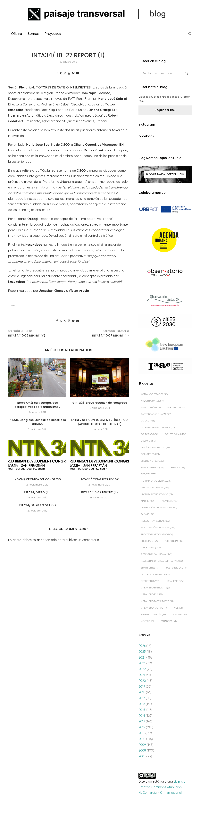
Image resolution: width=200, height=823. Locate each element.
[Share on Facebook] (57, 73)
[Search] (190, 33)
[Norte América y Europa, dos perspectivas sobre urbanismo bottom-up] (37, 377)
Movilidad (170, 501)
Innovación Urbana (155, 487)
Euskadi (178, 467)
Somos (33, 33)
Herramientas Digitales (156, 480)
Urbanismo (175, 581)
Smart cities (150, 567)
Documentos (150, 454)
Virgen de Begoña (153, 614)
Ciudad (148, 420)
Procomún (149, 541)
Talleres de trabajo (155, 574)
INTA (13, 305)
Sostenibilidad (177, 567)
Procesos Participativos (157, 534)
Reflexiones (151, 547)
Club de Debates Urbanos (158, 427)
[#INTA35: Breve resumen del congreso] (99, 377)
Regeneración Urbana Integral (162, 561)
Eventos (148, 474)
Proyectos (53, 33)
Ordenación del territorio (159, 507)
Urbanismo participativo (157, 601)
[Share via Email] (77, 73)
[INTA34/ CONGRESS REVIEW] (99, 454)
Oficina (16, 33)
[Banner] (165, 272)
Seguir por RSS (165, 110)
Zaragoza (169, 621)
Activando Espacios (154, 394)
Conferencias (175, 434)
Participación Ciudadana (158, 527)
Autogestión (151, 407)
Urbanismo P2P (151, 594)
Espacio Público (152, 467)
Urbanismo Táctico (154, 607)
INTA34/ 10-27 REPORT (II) (99, 492)
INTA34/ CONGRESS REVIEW (99, 479)
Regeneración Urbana (156, 554)
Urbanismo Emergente (156, 587)
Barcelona (176, 407)
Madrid (148, 501)
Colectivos (149, 434)
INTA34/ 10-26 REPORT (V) (37, 505)
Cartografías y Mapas (156, 414)
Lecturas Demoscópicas (157, 494)
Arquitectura (152, 400)
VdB (178, 607)
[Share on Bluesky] (73, 73)
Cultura (148, 440)
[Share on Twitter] (60, 73)
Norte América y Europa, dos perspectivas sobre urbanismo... (37, 405)
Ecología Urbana (153, 461)
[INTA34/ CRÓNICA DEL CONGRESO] (37, 454)
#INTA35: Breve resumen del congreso (99, 403)
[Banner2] (165, 240)
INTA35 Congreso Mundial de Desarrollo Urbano (37, 422)
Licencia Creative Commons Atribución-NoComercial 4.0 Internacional (161, 787)
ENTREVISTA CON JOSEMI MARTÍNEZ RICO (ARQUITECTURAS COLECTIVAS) (99, 422)
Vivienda (179, 614)
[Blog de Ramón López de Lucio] (165, 174)
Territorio (150, 581)
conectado (49, 540)
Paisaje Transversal (155, 521)
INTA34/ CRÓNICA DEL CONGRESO (37, 479)
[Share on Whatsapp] (65, 73)
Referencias (173, 541)
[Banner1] (165, 209)
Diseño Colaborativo (155, 447)
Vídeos (147, 621)
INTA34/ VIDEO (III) (37, 492)
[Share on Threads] (69, 73)
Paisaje (147, 514)
